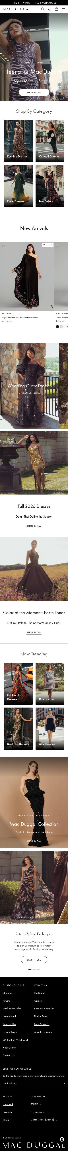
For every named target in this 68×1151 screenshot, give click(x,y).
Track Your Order (12, 1008)
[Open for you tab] (61, 1139)
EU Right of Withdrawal (15, 1040)
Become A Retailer (43, 1008)
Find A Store (40, 1016)
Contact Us (9, 1055)
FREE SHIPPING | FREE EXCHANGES (34, 2)
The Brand (39, 993)
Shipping (7, 993)
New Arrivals (34, 228)
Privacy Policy (10, 1032)
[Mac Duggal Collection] (34, 802)
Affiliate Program (43, 1032)
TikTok (6, 1120)
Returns (6, 1001)
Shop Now (33, 526)
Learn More (34, 959)
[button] (56, 9)
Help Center (9, 1047)
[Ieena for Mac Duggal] (34, 57)
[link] (57, 326)
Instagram (8, 1112)
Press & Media (42, 1024)
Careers (38, 1001)
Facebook (8, 1104)
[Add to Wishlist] (3, 246)
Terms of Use (9, 1024)
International (9, 1016)
